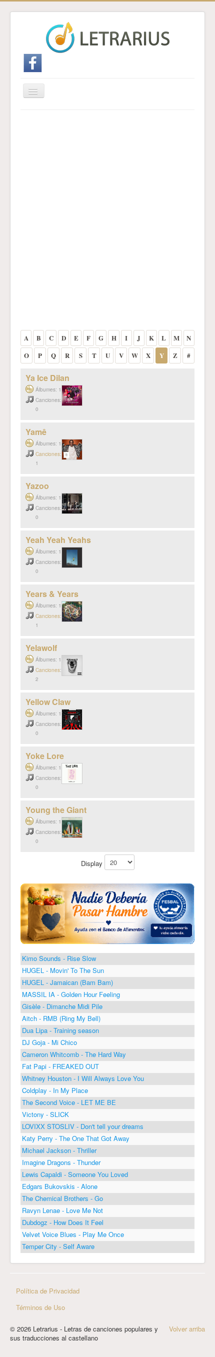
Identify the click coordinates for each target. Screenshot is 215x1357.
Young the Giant (56, 810)
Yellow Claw (48, 702)
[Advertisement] (107, 222)
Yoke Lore (45, 756)
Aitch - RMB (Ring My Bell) (61, 1018)
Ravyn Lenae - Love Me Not (62, 1210)
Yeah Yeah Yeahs (58, 540)
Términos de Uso (40, 1307)
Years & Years (52, 594)
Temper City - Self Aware (58, 1246)
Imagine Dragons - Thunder (61, 1162)
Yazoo (37, 486)
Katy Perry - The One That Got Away (76, 1138)
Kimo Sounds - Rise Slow (59, 958)
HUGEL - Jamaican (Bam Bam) (67, 982)
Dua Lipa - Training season (60, 1030)
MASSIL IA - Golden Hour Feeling (71, 994)
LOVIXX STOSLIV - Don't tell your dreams (83, 1126)
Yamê (36, 432)
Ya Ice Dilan (48, 378)
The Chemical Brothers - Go (62, 1198)
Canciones (48, 454)
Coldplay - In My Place (55, 1090)
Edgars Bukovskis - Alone (60, 1186)
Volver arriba (187, 1329)
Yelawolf (41, 648)
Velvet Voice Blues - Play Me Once (73, 1234)
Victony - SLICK (45, 1114)
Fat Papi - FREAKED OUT (60, 1066)
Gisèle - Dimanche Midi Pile (62, 1006)
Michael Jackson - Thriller (59, 1150)
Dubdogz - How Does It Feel (63, 1222)
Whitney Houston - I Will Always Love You (83, 1078)
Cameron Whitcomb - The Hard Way (74, 1054)
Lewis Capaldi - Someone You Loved (75, 1174)
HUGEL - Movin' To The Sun (63, 970)
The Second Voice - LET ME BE (69, 1102)
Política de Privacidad (48, 1291)
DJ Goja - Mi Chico (49, 1042)
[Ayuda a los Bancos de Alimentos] (107, 913)
